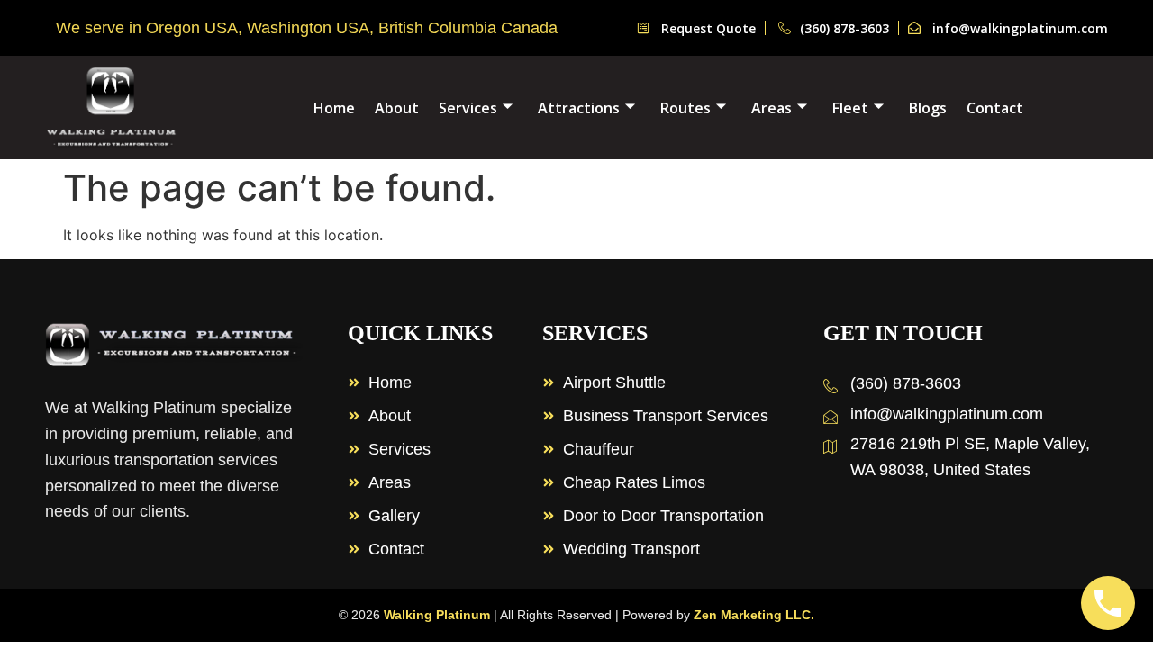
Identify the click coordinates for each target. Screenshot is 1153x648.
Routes (685, 108)
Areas (771, 108)
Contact (995, 108)
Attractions (579, 108)
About (397, 108)
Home (334, 108)
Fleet (850, 108)
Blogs (928, 108)
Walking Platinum (437, 615)
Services (468, 108)
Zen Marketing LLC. (754, 615)
